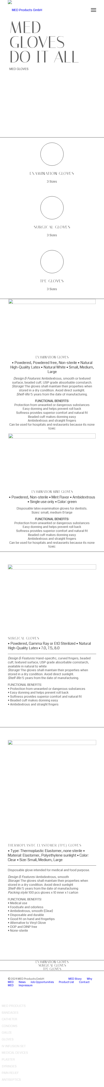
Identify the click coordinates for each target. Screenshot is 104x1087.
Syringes (9, 1066)
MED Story (75, 979)
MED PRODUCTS (14, 1006)
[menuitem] (93, 10)
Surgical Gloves (52, 227)
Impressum (26, 985)
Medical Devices (15, 1052)
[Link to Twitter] (77, 989)
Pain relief (10, 1073)
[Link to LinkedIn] (69, 989)
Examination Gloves (52, 173)
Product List (66, 982)
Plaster (8, 1059)
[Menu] (93, 10)
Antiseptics (11, 1079)
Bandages (10, 1012)
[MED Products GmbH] (43, 10)
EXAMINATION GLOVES (52, 962)
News (22, 982)
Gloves (8, 1039)
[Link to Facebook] (85, 989)
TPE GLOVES (52, 969)
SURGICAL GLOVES (52, 965)
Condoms (9, 1026)
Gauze (7, 1032)
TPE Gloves (52, 281)
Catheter (9, 1019)
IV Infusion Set (14, 1046)
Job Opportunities (42, 982)
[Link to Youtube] (92, 989)
